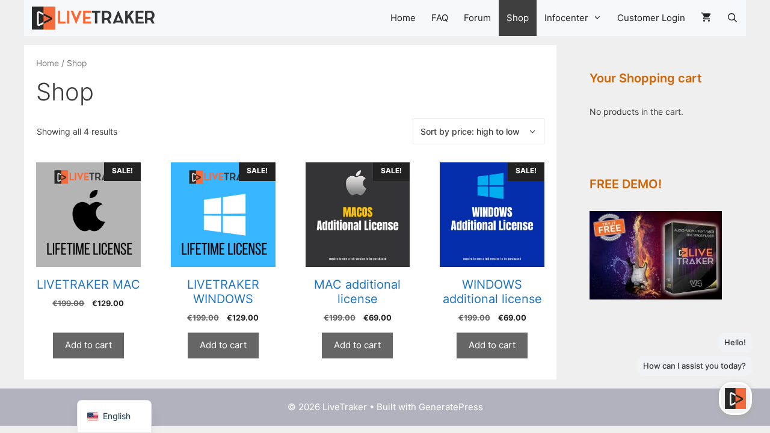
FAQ (439, 17)
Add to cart (88, 345)
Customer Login (651, 17)
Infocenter (566, 17)
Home (403, 17)
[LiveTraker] (96, 18)
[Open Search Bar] (732, 18)
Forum (477, 17)
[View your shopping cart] (706, 18)
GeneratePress (451, 407)
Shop (518, 17)
